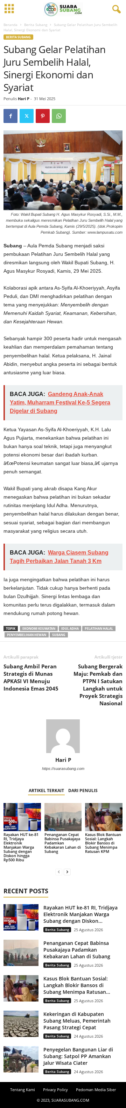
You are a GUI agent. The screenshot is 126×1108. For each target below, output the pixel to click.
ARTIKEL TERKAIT (46, 790)
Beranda (11, 24)
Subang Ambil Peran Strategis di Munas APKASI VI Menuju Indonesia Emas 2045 (31, 677)
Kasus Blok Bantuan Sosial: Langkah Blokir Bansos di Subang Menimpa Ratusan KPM (103, 843)
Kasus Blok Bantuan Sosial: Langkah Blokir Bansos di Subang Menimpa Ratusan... (76, 985)
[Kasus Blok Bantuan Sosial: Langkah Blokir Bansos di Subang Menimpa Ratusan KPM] (103, 817)
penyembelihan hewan (26, 635)
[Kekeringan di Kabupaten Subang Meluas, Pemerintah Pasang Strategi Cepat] (21, 1024)
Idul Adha (70, 628)
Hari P (23, 98)
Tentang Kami (22, 1089)
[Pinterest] (43, 116)
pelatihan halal (99, 628)
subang (58, 635)
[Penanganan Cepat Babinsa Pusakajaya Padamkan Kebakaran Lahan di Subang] (63, 817)
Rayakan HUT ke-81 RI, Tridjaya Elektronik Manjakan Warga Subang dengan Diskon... (80, 914)
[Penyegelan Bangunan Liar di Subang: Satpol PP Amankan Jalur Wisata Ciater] (21, 1059)
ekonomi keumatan (38, 628)
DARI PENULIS (83, 790)
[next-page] (67, 871)
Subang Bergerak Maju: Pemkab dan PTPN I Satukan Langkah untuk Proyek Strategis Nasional (98, 685)
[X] (27, 116)
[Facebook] (11, 116)
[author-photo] (63, 736)
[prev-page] (58, 871)
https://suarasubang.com (63, 768)
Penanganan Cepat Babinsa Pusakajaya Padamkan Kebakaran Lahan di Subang (62, 843)
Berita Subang (35, 24)
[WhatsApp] (59, 116)
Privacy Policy (55, 1089)
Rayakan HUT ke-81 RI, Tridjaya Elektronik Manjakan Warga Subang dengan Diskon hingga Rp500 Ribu (21, 847)
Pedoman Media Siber (96, 1089)
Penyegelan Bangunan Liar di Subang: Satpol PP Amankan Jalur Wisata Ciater (78, 1056)
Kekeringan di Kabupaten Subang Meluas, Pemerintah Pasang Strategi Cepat (77, 1021)
